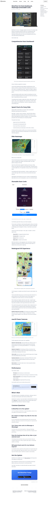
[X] (21, 485)
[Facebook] (23, 485)
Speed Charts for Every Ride (44, 8)
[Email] (24, 485)
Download (45, 1)
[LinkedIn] (26, 485)
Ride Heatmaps (42, 9)
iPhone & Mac (15, 1)
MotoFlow (4, 1)
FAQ (28, 1)
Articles (32, 1)
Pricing (25, 1)
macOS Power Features (43, 12)
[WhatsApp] (27, 485)
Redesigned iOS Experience (44, 11)
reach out (15, 400)
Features (20, 1)
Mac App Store (27, 457)
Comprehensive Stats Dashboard (43, 7)
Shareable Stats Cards (43, 10)
